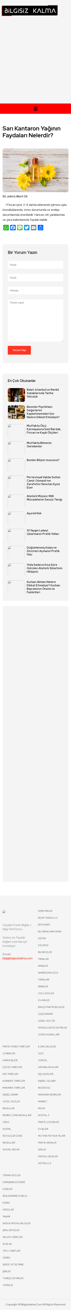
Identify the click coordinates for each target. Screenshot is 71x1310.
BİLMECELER (45, 952)
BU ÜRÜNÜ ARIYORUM (49, 931)
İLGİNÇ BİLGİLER (47, 1046)
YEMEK (6, 1257)
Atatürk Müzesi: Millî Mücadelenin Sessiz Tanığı (44, 498)
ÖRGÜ (6, 1122)
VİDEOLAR (8, 1209)
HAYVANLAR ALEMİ (48, 1067)
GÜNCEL (43, 1060)
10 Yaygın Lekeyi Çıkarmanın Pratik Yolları (43, 532)
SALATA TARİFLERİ (12, 1237)
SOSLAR (7, 1244)
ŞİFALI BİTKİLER (11, 1230)
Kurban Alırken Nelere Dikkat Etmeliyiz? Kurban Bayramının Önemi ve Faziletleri (43, 587)
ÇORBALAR (9, 1053)
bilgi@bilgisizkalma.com (18, 958)
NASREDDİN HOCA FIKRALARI (48, 976)
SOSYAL (7, 1129)
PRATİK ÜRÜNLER (47, 1142)
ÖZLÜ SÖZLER (46, 993)
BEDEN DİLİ (44, 1087)
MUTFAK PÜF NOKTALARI (51, 1135)
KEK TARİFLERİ (10, 1074)
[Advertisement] (35, 61)
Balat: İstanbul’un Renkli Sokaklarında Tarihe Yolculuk (43, 393)
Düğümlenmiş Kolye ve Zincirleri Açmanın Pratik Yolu (43, 551)
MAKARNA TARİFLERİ (14, 1087)
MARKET (42, 1101)
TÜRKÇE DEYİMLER (13, 1278)
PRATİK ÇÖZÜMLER (48, 1122)
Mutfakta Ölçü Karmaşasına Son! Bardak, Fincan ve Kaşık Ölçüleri (44, 429)
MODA (41, 1108)
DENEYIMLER (45, 911)
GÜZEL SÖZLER (11, 1101)
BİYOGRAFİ (44, 924)
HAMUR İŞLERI (10, 1060)
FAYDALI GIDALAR (48, 1156)
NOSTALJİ (43, 1115)
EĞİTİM (42, 938)
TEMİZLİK (8, 1285)
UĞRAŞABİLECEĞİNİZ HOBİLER (14, 1186)
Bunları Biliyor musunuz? (43, 460)
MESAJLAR (8, 1108)
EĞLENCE (43, 945)
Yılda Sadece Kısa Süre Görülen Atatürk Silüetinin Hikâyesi (44, 568)
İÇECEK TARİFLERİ (12, 1067)
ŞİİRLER (7, 1271)
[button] (35, 109)
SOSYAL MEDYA (11, 1149)
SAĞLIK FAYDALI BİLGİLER (16, 1223)
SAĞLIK (42, 1149)
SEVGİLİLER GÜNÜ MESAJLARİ (12, 1139)
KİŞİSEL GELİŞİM (46, 1080)
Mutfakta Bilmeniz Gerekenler (39, 444)
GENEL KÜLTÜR (46, 1020)
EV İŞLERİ (43, 1129)
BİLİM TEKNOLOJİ (47, 917)
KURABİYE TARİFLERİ (14, 1080)
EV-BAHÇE (44, 1000)
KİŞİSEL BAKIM (10, 1094)
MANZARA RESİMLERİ (49, 1094)
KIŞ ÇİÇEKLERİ (45, 1074)
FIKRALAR (43, 959)
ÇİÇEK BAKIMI (45, 1014)
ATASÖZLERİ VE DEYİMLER (52, 1027)
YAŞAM (6, 1216)
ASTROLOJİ (44, 1163)
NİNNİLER (43, 986)
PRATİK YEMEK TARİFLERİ (16, 1046)
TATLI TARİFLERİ (11, 1250)
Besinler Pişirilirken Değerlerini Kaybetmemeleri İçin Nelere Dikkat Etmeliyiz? (43, 412)
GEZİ (40, 1053)
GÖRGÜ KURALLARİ (48, 1034)
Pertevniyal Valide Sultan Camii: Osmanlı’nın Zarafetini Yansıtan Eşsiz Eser (43, 482)
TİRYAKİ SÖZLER (11, 1175)
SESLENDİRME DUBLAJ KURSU (15, 1199)
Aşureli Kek (34, 513)
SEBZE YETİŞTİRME (13, 1264)
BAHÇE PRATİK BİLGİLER (51, 1007)
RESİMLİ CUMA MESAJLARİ (17, 1115)
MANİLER (43, 965)
